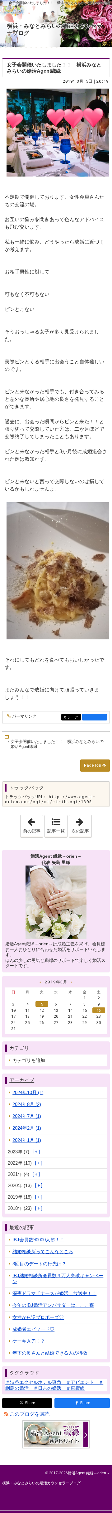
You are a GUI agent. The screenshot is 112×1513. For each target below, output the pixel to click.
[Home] (7, 737)
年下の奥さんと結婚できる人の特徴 (49, 1352)
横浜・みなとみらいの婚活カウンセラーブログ (54, 29)
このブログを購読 (29, 1414)
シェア (74, 717)
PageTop (92, 765)
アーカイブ (21, 1080)
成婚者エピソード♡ (33, 1329)
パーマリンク (24, 716)
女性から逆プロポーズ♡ (38, 1317)
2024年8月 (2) (26, 1104)
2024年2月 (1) (26, 1128)
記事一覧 (56, 830)
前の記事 (33, 824)
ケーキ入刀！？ (28, 1341)
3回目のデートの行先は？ (39, 1263)
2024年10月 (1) (28, 1092)
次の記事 (81, 824)
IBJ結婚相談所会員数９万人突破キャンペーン (57, 1278)
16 (98, 1010)
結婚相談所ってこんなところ (42, 1251)
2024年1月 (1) (26, 1140)
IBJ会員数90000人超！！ (38, 1239)
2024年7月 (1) (26, 1116)
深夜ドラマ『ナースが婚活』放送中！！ (54, 1293)
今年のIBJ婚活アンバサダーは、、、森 (53, 1305)
